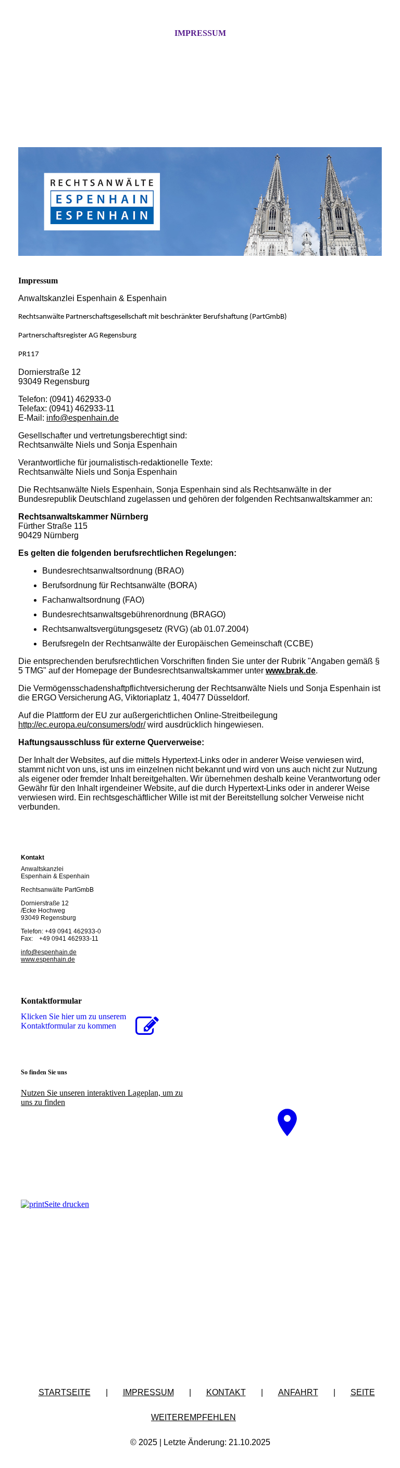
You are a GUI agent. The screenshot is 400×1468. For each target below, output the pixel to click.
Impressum (200, 33)
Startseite (65, 1392)
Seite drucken (66, 1204)
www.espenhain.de (48, 959)
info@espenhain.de (82, 417)
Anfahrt (298, 1392)
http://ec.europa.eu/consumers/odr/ (81, 724)
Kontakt (226, 1392)
